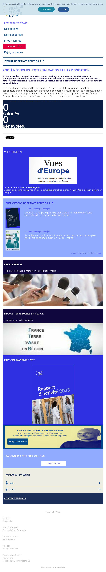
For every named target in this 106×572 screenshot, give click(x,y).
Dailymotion (8, 521)
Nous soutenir (9, 539)
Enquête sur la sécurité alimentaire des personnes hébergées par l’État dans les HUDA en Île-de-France (60, 236)
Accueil (6, 545)
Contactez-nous (10, 536)
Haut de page (53, 511)
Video (12, 483)
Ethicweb (21, 530)
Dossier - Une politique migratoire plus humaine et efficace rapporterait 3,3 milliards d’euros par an (58, 213)
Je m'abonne (53, 463)
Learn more (46, 9)
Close (63, 9)
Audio (12, 489)
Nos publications (10, 548)
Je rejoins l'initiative (18, 441)
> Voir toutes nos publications (86, 253)
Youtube (6, 518)
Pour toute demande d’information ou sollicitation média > (31, 270)
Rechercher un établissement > (19, 320)
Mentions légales (11, 527)
